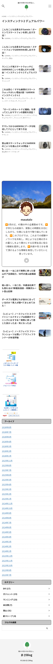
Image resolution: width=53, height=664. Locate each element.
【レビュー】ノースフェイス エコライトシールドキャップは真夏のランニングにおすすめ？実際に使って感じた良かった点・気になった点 (19, 318)
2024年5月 (6, 532)
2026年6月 (6, 436)
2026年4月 (6, 441)
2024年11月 (7, 503)
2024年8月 (6, 517)
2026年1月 (6, 455)
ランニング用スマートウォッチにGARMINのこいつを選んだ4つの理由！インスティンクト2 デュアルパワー (19, 71)
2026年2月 (6, 451)
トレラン (5, 58)
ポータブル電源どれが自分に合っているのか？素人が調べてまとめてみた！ (18, 302)
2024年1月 (6, 551)
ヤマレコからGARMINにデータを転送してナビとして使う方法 (18, 128)
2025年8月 (6, 465)
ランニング (6, 81)
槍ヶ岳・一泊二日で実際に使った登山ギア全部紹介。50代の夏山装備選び (19, 273)
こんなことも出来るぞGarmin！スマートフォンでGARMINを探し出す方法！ (19, 49)
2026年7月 (6, 432)
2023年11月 (7, 560)
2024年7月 (6, 522)
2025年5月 (6, 479)
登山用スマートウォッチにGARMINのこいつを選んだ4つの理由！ (18, 145)
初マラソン (27, 118)
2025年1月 (6, 498)
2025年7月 (6, 470)
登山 (10, 58)
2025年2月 (6, 494)
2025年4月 (6, 484)
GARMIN (7, 38)
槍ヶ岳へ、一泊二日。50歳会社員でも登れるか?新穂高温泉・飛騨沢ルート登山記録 (19, 288)
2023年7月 (6, 574)
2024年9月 (6, 513)
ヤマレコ (5, 135)
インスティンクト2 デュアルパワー (23, 38)
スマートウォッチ (10, 101)
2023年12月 (7, 555)
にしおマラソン (16, 115)
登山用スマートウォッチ (10, 151)
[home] (26, 260)
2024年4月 (6, 536)
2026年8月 (6, 427)
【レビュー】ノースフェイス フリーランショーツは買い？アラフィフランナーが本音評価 (19, 334)
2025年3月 (6, 489)
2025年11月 (7, 460)
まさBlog (26, 655)
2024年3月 (6, 541)
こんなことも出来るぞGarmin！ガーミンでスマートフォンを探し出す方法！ (19, 32)
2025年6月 (6, 474)
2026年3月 (6, 446)
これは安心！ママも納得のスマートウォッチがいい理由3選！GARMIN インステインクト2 (18, 92)
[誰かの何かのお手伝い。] (26, 8)
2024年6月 (6, 527)
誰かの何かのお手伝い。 (26, 651)
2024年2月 (6, 546)
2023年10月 (7, 565)
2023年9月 (6, 570)
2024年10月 (7, 508)
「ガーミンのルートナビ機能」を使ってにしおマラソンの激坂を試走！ (18, 111)
